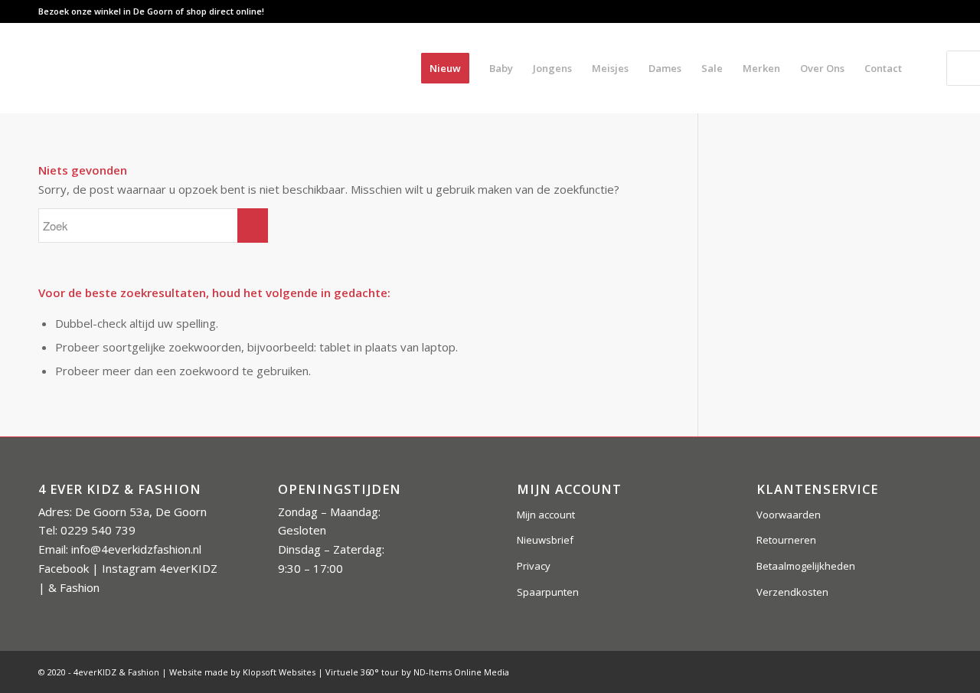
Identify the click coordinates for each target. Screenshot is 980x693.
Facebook (63, 568)
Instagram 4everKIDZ (159, 568)
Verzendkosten (792, 592)
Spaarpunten (548, 592)
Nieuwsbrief (545, 540)
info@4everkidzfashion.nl (136, 549)
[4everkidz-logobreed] (190, 68)
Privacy (533, 566)
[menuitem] (445, 68)
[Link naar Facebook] (884, 11)
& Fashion (74, 587)
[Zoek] (927, 68)
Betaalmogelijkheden (805, 566)
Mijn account (546, 514)
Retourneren (786, 540)
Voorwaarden (788, 514)
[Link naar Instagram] (907, 11)
